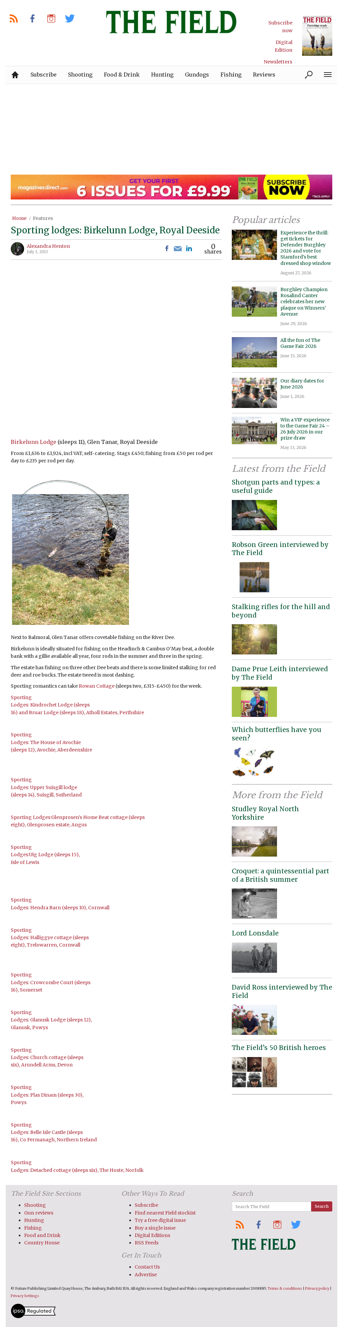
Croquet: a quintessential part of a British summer (280, 875)
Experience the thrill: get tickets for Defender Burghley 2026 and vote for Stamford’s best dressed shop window (305, 248)
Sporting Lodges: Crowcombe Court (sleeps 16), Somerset (50, 982)
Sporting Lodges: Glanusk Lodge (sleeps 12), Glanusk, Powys (51, 1020)
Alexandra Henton (48, 246)
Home (19, 218)
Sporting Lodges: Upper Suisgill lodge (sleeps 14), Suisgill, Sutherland (46, 787)
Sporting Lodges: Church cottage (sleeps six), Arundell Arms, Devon (47, 1057)
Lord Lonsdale (255, 933)
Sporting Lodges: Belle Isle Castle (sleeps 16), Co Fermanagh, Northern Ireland (54, 1132)
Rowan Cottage (97, 686)
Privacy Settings (25, 1296)
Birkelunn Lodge (33, 442)
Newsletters (278, 62)
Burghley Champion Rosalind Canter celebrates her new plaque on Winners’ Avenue (304, 301)
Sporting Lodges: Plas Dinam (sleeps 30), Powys (47, 1094)
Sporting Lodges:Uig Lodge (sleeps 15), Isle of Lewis (45, 854)
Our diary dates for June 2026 (302, 384)
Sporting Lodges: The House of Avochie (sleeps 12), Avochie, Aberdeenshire (51, 742)
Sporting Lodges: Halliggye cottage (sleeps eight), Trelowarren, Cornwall (50, 937)
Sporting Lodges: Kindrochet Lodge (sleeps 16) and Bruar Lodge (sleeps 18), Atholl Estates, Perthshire (77, 705)
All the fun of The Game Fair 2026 (300, 343)
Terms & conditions (285, 1288)
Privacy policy (317, 1288)
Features (43, 218)
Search (322, 1206)
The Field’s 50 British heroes (279, 1048)
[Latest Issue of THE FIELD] (317, 35)
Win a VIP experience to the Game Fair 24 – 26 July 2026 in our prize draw (305, 429)
